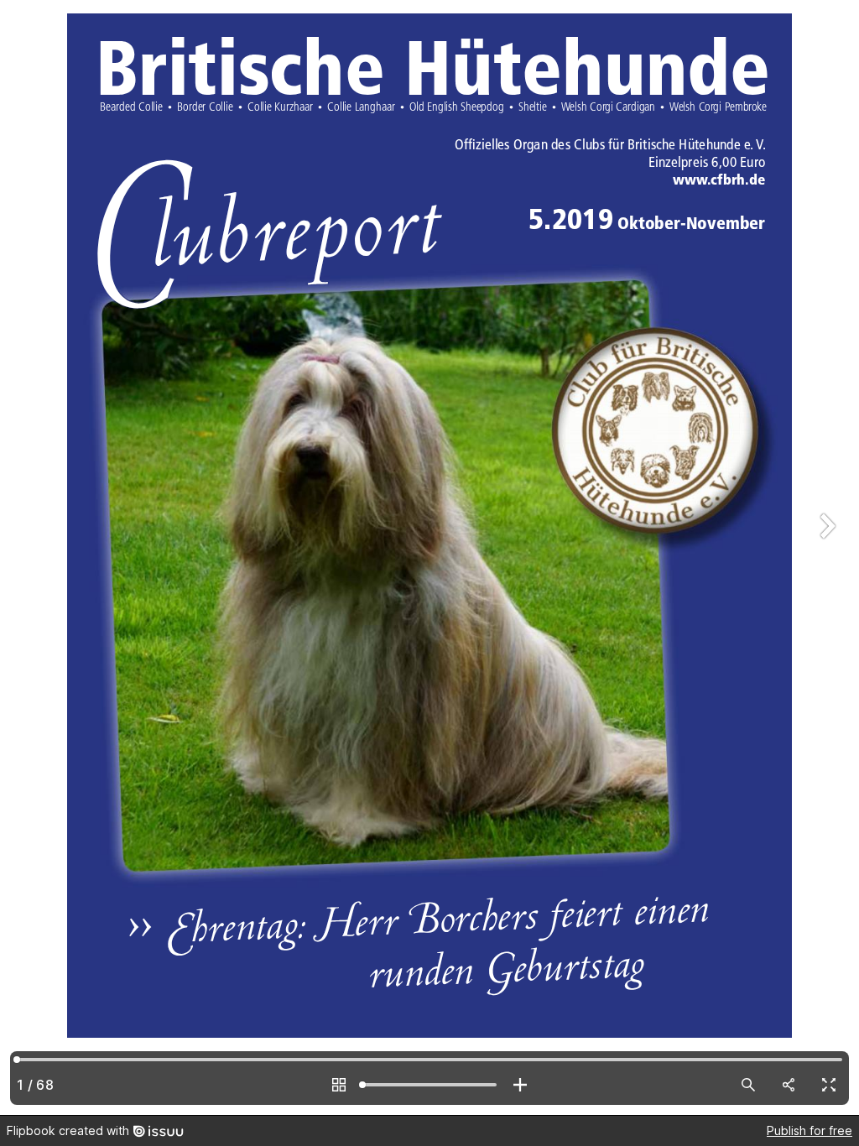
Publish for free (809, 1130)
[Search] (748, 1085)
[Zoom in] (520, 1085)
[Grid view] (339, 1085)
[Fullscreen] (829, 1085)
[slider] (429, 1084)
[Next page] (825, 557)
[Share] (788, 1085)
